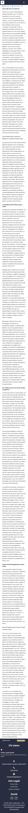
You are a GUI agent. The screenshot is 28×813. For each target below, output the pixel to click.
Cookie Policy (14, 786)
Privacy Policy (14, 784)
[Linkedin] (16, 798)
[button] (24, 2)
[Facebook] (12, 798)
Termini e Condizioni (14, 789)
